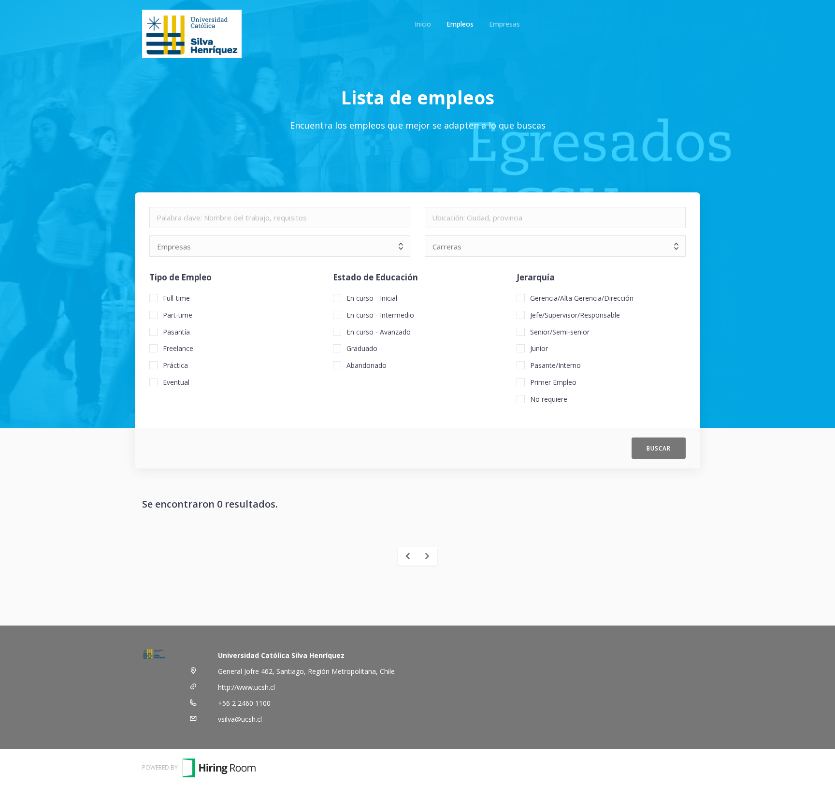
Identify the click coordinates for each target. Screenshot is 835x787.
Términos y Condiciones (582, 764)
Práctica (175, 365)
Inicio (423, 24)
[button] (659, 448)
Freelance (178, 348)
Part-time (177, 315)
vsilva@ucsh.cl (240, 719)
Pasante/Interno (555, 365)
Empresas (504, 24)
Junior (539, 348)
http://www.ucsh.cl (246, 687)
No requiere (548, 399)
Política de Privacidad (660, 764)
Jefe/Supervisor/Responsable (575, 315)
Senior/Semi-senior (560, 331)
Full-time (176, 298)
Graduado (361, 348)
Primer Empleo (553, 382)
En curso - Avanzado (378, 331)
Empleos (460, 24)
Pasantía (176, 331)
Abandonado (366, 365)
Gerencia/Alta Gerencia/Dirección (581, 298)
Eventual (176, 382)
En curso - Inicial (371, 298)
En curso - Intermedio (380, 315)
